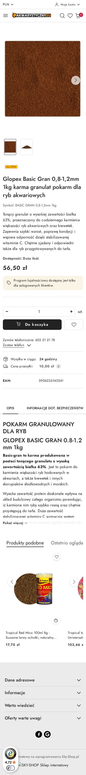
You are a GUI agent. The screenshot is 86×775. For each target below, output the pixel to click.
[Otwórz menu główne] (5, 15)
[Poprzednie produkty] (12, 582)
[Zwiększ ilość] (71, 311)
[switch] (10, 768)
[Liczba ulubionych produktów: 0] (70, 15)
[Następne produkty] (74, 582)
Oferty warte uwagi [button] (23, 718)
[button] (76, 80)
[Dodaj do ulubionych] (73, 324)
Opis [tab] (10, 408)
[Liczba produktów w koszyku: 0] (77, 15)
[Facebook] (38, 734)
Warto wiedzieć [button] (19, 705)
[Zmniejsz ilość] (6, 311)
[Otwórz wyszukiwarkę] (62, 15)
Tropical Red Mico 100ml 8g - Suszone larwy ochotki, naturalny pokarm (27, 635)
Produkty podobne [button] (25, 542)
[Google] (47, 734)
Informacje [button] (15, 693)
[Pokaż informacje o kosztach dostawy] (58, 366)
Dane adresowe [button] (20, 680)
